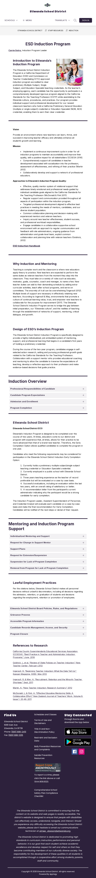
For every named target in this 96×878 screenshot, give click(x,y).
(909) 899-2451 (18, 731)
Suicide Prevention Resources (43, 757)
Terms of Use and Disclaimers (43, 722)
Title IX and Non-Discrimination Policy (44, 730)
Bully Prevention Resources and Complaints (47, 748)
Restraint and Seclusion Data (45, 739)
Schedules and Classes (45, 714)
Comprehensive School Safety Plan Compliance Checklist (46, 793)
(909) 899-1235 (15, 735)
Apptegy (53, 874)
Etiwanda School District (30, 30)
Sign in (85, 20)
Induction (73, 30)
